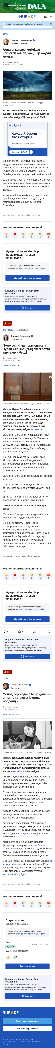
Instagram (29, 308)
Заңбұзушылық (22, 330)
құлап (25, 833)
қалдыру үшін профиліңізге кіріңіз (30, 268)
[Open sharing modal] (35, 632)
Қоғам (5, 34)
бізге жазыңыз (34, 215)
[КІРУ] (51, 17)
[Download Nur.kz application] (27, 6)
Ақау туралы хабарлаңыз (27, 1021)
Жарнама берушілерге (27, 1028)
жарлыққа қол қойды (14, 874)
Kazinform (36, 429)
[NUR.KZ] (27, 17)
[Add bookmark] (49, 631)
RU (45, 17)
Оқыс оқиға (8, 330)
